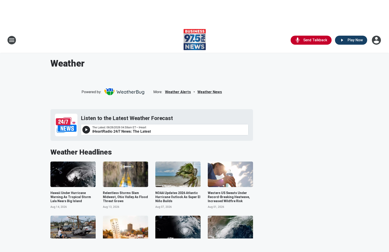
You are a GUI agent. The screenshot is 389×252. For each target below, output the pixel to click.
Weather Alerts (178, 92)
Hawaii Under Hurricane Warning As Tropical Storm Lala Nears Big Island (70, 197)
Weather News (209, 92)
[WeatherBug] (124, 92)
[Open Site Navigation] (11, 40)
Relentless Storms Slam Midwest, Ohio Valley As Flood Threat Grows (125, 197)
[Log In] (377, 40)
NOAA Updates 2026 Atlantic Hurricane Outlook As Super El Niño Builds (177, 197)
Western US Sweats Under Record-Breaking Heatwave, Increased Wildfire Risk (229, 197)
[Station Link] (194, 40)
